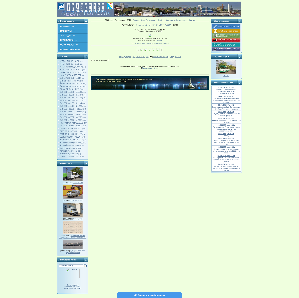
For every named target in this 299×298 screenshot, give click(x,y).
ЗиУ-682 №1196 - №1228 (71, 106)
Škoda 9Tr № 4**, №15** (70, 89)
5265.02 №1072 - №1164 (71, 131)
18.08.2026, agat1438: (226, 91)
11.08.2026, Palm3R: (226, 96)
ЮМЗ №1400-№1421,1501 (71, 123)
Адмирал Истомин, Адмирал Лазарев (75, 252)
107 (143, 57)
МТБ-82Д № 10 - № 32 (69, 61)
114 (166, 57)
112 (160, 57)
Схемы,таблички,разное (70, 156)
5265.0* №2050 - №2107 (70, 137)
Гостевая (169, 20)
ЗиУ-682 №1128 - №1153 (71, 98)
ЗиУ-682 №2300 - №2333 (71, 112)
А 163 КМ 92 (77, 201)
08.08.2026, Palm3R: (226, 105)
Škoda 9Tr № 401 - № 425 (71, 84)
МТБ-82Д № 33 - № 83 (69, 64)
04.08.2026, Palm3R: (226, 164)
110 (154, 57)
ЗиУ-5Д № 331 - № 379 (70, 81)
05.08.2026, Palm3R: (226, 134)
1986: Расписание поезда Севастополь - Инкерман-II (72, 236)
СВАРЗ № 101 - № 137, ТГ (71, 72)
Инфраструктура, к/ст (69, 148)
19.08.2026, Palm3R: (226, 87)
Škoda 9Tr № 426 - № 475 (71, 86)
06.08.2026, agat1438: (226, 125)
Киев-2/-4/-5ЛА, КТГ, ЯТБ (70, 75)
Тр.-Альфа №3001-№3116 (71, 140)
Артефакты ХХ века (68, 151)
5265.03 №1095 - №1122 (71, 134)
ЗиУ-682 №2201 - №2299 (71, 109)
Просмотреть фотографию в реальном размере (150, 43)
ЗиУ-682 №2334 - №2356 (71, 114)
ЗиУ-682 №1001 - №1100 (71, 92)
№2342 (226, 76)
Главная (136, 20)
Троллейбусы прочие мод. (71, 142)
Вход (143, 20)
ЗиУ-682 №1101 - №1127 (71, 95)
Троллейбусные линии (70, 145)
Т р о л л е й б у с (143, 25)
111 (157, 57)
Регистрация (151, 20)
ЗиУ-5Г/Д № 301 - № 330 (70, 78)
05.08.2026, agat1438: (226, 147)
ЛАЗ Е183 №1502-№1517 (71, 126)
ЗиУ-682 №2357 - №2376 (71, 117)
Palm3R (159, 40)
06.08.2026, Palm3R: (226, 118)
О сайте (161, 20)
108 (147, 57)
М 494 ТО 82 (78, 183)
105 (137, 57)
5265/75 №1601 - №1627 (71, 128)
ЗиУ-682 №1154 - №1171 (71, 100)
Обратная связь (180, 20)
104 (134, 57)
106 (140, 57)
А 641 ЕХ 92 (77, 219)
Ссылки (192, 20)
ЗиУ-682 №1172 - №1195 (71, 103)
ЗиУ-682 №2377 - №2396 (71, 120)
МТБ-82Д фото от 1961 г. (71, 70)
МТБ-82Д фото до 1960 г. (71, 67)
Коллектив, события (69, 154)
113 (163, 57)
